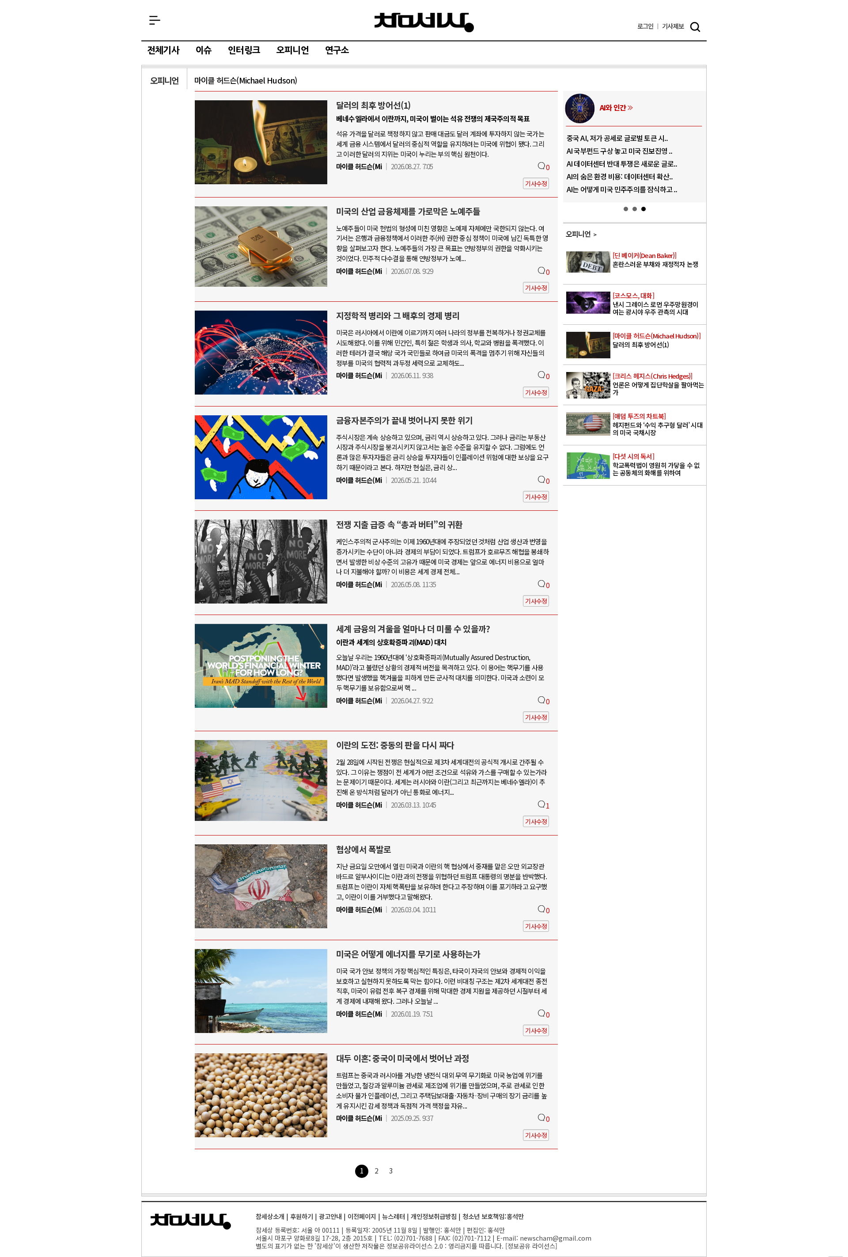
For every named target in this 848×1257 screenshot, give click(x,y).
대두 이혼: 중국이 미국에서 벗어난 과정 (402, 1058)
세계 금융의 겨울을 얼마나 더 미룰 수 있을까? (413, 629)
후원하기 (301, 1216)
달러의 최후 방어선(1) (373, 105)
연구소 (337, 50)
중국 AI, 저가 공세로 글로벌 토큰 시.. (617, 138)
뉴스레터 (393, 1216)
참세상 (424, 22)
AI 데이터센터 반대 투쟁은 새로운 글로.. (622, 163)
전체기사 (163, 50)
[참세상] (191, 1222)
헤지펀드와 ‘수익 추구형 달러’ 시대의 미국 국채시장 (658, 424)
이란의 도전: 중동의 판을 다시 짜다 (395, 745)
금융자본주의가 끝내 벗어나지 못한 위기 (404, 420)
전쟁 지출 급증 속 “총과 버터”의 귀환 (399, 524)
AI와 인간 (613, 107)
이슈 (204, 50)
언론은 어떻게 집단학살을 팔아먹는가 (658, 384)
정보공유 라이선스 (531, 1245)
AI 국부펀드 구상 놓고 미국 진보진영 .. (620, 150)
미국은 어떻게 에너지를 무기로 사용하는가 (408, 954)
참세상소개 (270, 1216)
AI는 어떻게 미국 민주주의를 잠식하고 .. (622, 189)
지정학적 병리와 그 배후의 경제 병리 (397, 315)
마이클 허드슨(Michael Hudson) (245, 80)
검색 (695, 27)
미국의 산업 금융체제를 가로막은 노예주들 (408, 211)
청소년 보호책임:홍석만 (493, 1216)
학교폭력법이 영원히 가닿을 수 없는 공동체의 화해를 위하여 (656, 464)
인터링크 (244, 50)
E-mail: (507, 1237)
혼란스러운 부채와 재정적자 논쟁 (655, 260)
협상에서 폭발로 (363, 849)
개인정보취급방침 (434, 1216)
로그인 (645, 26)
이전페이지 (362, 1216)
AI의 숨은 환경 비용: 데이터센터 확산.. (620, 176)
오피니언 (292, 50)
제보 (673, 26)
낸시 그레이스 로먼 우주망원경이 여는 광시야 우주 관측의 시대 (655, 304)
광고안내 (330, 1216)
